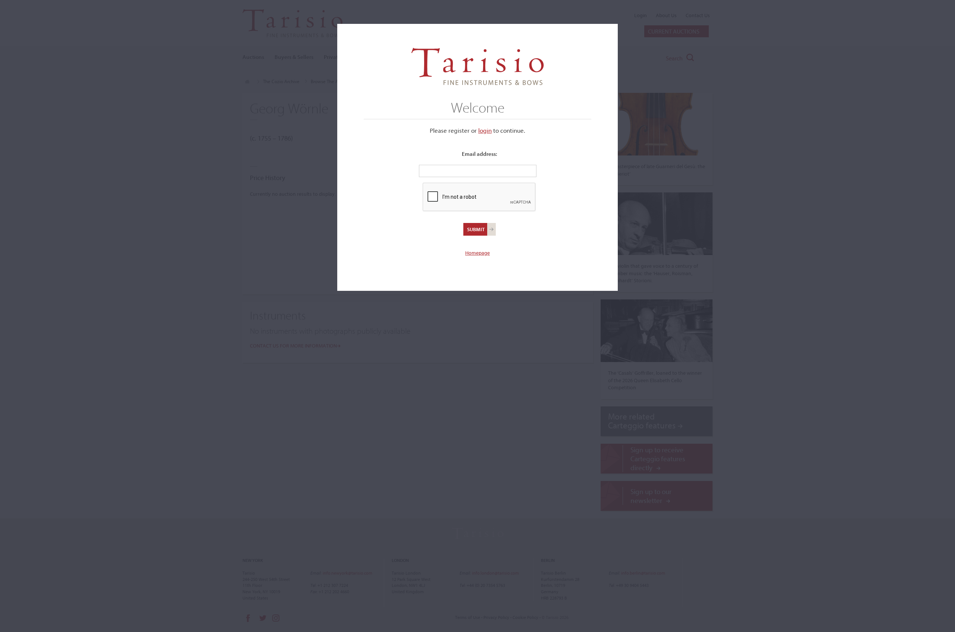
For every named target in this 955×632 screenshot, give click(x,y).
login (485, 130)
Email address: (479, 153)
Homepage (477, 252)
